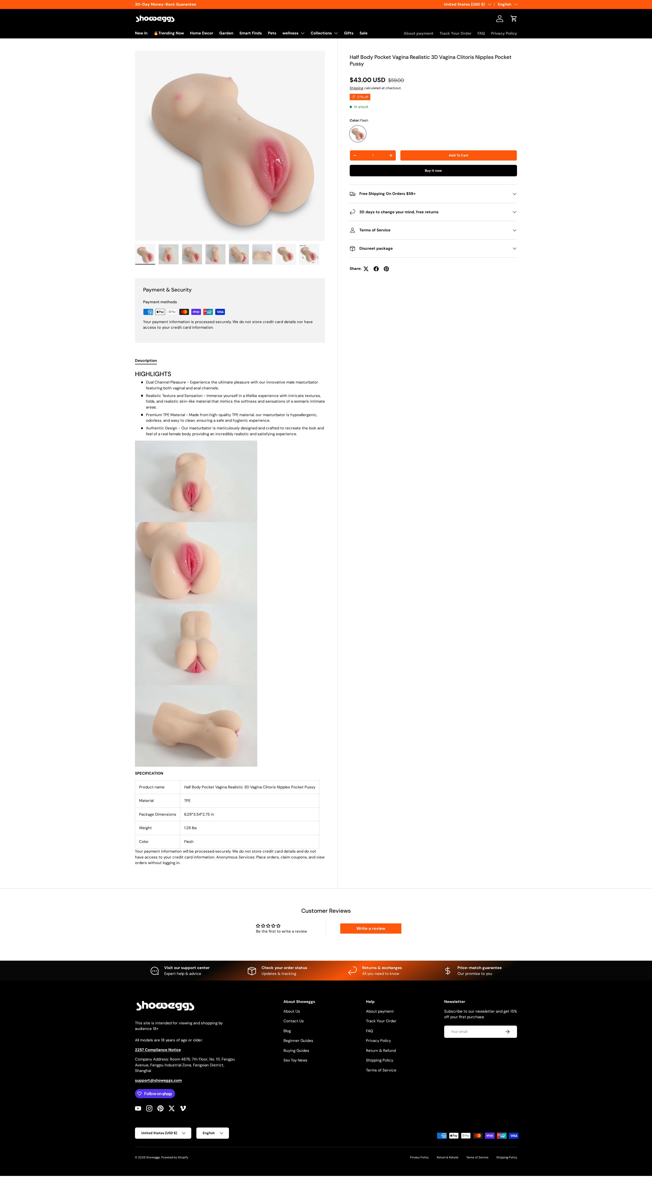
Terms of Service (381, 1070)
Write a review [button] (370, 928)
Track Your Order (455, 33)
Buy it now (433, 170)
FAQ (481, 33)
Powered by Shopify (174, 1157)
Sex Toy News (295, 1060)
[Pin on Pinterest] (386, 269)
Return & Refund (381, 1050)
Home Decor (201, 33)
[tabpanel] (230, 618)
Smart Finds (250, 33)
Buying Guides (296, 1050)
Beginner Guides (298, 1040)
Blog (287, 1030)
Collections (321, 33)
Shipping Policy (379, 1060)
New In (141, 33)
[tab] (146, 360)
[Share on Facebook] (376, 269)
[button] (514, 18)
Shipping (356, 88)
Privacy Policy (504, 33)
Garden (226, 33)
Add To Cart (458, 155)
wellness (290, 33)
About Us (291, 1011)
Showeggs (153, 1157)
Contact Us (293, 1021)
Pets (272, 33)
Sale (364, 33)
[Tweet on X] (366, 269)
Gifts (349, 33)
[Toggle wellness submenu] (303, 33)
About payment (418, 33)
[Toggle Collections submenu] (336, 33)
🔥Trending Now (169, 33)
